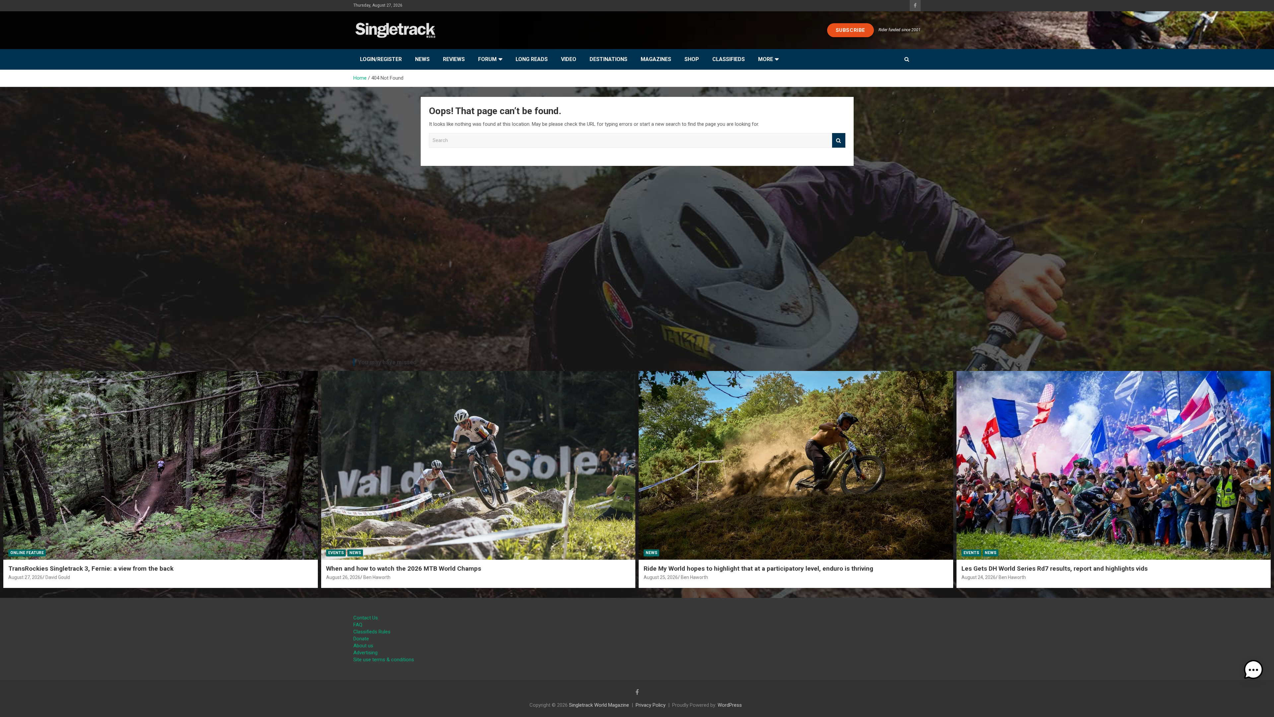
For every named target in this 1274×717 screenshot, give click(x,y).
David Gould (57, 577)
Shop (691, 59)
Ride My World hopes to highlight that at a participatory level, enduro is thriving (758, 568)
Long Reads (532, 59)
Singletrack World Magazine (599, 705)
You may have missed (387, 362)
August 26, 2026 (343, 577)
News (422, 59)
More (765, 59)
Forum (487, 59)
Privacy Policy (651, 705)
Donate (361, 639)
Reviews (454, 59)
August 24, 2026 (978, 577)
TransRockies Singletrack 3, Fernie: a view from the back (91, 568)
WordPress (730, 705)
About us (363, 646)
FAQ (357, 625)
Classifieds (728, 59)
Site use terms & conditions (383, 660)
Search (838, 140)
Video (568, 59)
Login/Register (381, 59)
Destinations (608, 59)
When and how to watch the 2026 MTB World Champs (403, 568)
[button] (1253, 670)
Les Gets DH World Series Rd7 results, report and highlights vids (1054, 568)
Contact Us (365, 618)
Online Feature (27, 552)
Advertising (365, 653)
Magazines (656, 59)
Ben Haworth (376, 577)
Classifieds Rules (371, 632)
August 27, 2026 (25, 577)
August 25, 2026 (661, 577)
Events (336, 552)
